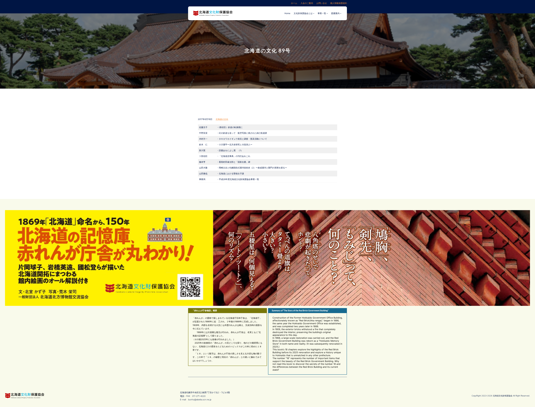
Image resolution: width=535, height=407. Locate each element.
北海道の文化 (222, 119)
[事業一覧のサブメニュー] (327, 13)
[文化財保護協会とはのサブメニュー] (313, 13)
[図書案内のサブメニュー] (340, 13)
